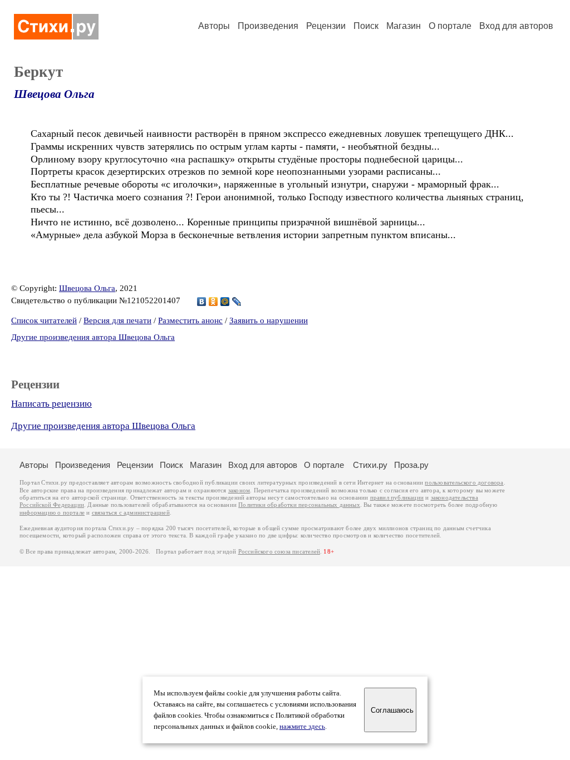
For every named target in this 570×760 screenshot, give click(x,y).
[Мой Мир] (225, 301)
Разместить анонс (190, 320)
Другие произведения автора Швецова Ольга (93, 337)
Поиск (366, 26)
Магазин (403, 26)
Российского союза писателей (279, 552)
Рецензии (326, 26)
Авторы (214, 26)
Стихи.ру (370, 465)
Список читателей (44, 320)
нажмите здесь (302, 727)
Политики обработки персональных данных (299, 505)
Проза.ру (411, 465)
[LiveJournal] (237, 301)
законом (239, 490)
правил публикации (397, 498)
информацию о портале (52, 513)
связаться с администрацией (131, 513)
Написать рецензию (51, 403)
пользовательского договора (464, 483)
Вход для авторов (516, 26)
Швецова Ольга (54, 94)
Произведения (268, 26)
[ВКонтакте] (202, 301)
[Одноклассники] (213, 301)
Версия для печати (117, 320)
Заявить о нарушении (268, 320)
